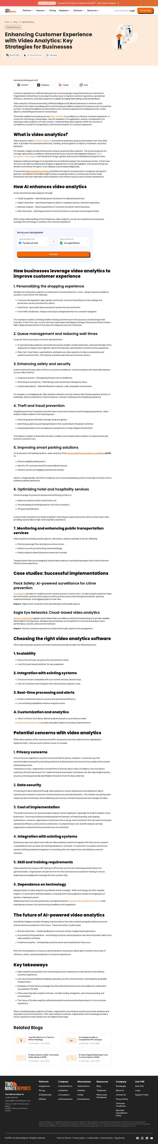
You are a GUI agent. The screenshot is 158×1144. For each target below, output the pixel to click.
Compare (63, 1081)
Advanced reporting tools (29, 722)
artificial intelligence (42, 140)
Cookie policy (93, 1138)
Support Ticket (141, 1095)
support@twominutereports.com (18, 1101)
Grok (86, 85)
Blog (15, 22)
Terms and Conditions (121, 1104)
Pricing (52, 10)
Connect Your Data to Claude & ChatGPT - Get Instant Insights (86, 3)
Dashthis (81, 1090)
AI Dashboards (45, 1095)
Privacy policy (79, 1138)
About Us (120, 1090)
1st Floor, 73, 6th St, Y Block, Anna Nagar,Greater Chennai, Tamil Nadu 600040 (17, 1107)
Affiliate (42, 1099)
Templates (101, 1090)
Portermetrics (83, 1099)
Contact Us (121, 1095)
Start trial (139, 1086)
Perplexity (45, 85)
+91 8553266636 (11, 1098)
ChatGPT (25, 85)
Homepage (121, 1086)
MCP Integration (47, 3)
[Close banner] (155, 3)
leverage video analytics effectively (84, 901)
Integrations (44, 1086)
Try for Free (145, 10)
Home (7, 22)
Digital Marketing (28, 22)
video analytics (57, 116)
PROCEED (53, 254)
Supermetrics (83, 1086)
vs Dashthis (63, 1090)
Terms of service (64, 1138)
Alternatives (84, 1081)
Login (132, 10)
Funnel (80, 1095)
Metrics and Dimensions (102, 1096)
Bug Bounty (120, 1138)
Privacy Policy (122, 1099)
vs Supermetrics (65, 1086)
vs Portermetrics (65, 1099)
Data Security (107, 1138)
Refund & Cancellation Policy (121, 1113)
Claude (66, 85)
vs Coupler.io (64, 1095)
